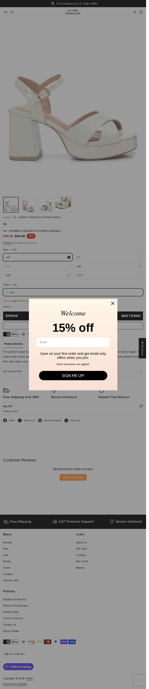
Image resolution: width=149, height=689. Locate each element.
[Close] (112, 303)
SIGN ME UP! (73, 375)
